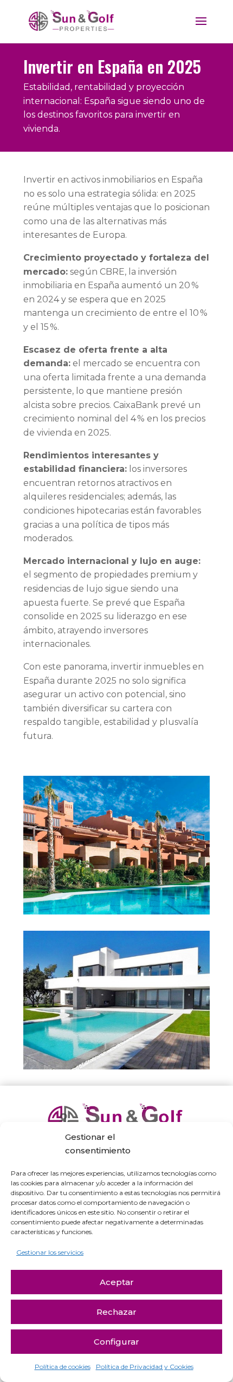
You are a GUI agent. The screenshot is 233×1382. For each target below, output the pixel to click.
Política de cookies (62, 1366)
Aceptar (117, 1282)
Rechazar (116, 1312)
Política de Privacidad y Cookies (144, 1366)
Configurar (116, 1341)
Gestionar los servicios (49, 1252)
